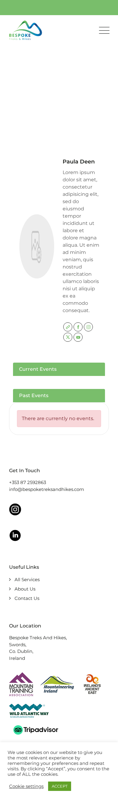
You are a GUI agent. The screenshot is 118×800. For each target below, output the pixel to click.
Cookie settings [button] (26, 786)
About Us (25, 589)
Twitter (67, 337)
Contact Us (27, 598)
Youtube (78, 337)
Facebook (78, 326)
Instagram (88, 326)
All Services (27, 579)
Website (67, 326)
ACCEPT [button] (59, 786)
